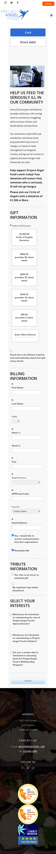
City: (14, 461)
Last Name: (18, 403)
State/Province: (19, 478)
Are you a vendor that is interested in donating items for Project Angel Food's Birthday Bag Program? (25, 658)
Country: (16, 507)
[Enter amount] (25, 339)
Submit (28, 681)
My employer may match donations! (25, 589)
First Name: (18, 387)
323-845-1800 (30, 751)
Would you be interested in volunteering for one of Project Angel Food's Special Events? (26, 619)
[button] (51, 15)
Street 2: (16, 445)
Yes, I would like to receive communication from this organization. (26, 539)
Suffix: (15, 416)
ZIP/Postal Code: (20, 494)
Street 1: (16, 432)
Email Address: (20, 523)
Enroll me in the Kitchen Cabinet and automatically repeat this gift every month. (27, 357)
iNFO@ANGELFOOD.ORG (31, 746)
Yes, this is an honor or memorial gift (26, 576)
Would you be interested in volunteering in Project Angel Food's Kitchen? (26, 638)
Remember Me (21, 550)
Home (48, 3)
